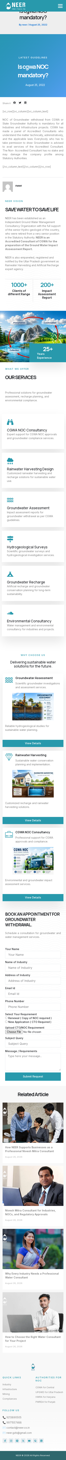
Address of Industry (17, 975)
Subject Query (14, 1038)
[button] (60, 6)
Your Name (12, 949)
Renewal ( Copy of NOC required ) (30, 1018)
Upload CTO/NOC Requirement (24, 1027)
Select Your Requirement (21, 1014)
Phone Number (14, 1001)
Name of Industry (16, 962)
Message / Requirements (21, 1051)
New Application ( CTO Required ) (29, 1021)
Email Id (10, 988)
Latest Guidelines (33, 57)
